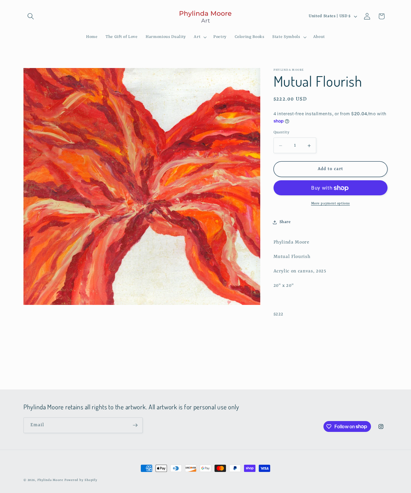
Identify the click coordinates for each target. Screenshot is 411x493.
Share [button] (285, 222)
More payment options (330, 204)
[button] (30, 16)
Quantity (281, 132)
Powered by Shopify (80, 480)
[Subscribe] (135, 425)
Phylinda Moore (50, 480)
